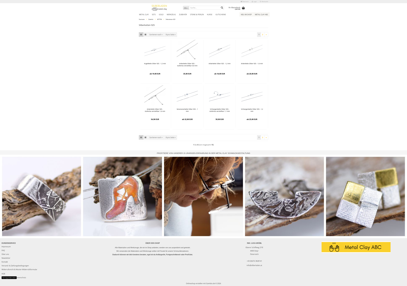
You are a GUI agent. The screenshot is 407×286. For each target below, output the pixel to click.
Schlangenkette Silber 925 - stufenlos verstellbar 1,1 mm (219, 110)
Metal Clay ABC (261, 14)
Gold (161, 14)
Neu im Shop (246, 14)
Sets (154, 14)
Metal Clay (144, 14)
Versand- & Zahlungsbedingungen (15, 265)
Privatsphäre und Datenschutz (14, 277)
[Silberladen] (159, 7)
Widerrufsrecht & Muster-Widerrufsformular (19, 269)
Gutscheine (220, 14)
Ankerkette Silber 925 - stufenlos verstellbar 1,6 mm (155, 110)
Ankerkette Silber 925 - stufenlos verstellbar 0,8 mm (187, 65)
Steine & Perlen (197, 14)
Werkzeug (171, 14)
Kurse (209, 14)
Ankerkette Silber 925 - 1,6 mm (252, 64)
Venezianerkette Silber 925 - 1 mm (187, 110)
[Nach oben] (401, 282)
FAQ (3, 250)
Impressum (6, 246)
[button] (244, 1)
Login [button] (255, 1)
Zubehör (183, 14)
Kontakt (5, 262)
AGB (3, 274)
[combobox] (156, 34)
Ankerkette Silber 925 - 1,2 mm (220, 64)
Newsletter (6, 258)
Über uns (5, 254)
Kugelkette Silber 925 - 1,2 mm (155, 64)
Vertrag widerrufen (9, 278)
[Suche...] (222, 8)
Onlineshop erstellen (194, 283)
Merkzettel (264, 1)
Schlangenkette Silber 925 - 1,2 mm (252, 110)
